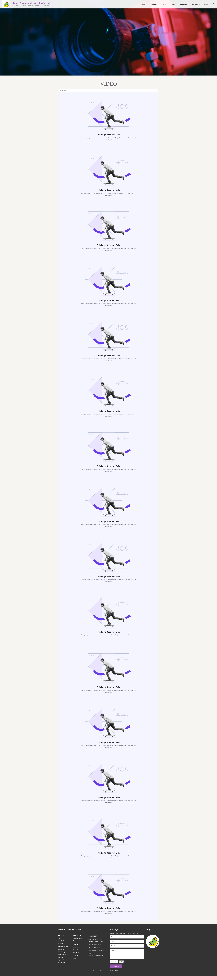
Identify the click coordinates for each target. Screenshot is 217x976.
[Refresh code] (121, 962)
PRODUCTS (153, 4)
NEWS (173, 4)
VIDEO (164, 4)
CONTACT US (196, 4)
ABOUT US (183, 4)
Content (113, 950)
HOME (143, 4)
